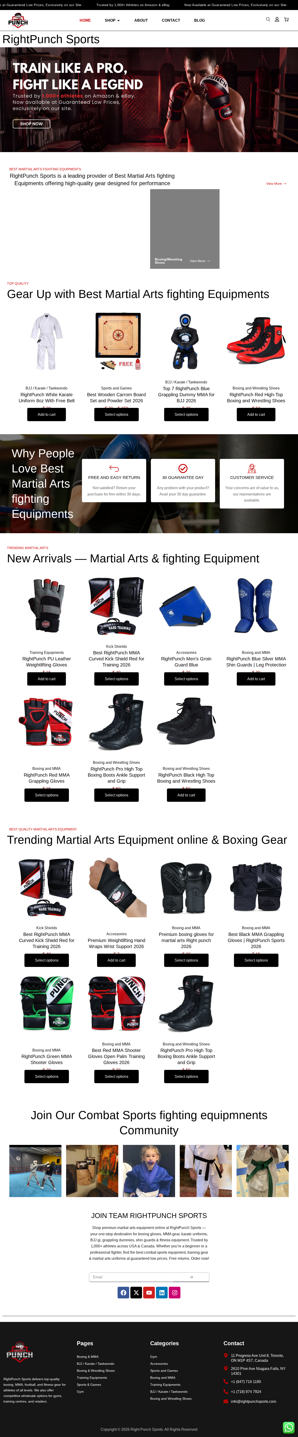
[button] (268, 20)
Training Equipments (92, 1377)
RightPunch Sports (51, 39)
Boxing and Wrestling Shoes (171, 1398)
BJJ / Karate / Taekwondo (95, 1363)
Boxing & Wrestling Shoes (96, 1370)
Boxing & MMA (87, 1356)
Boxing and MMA (162, 1377)
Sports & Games (89, 1384)
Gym (80, 1391)
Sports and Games (164, 1370)
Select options (116, 414)
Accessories (159, 1363)
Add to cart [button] (46, 414)
